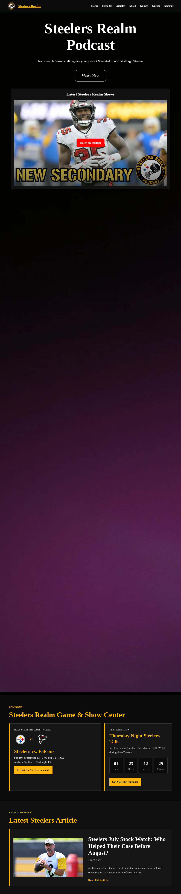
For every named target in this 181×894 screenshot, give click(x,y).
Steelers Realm (29, 6)
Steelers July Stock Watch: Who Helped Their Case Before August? (127, 846)
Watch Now (90, 75)
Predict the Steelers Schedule (33, 770)
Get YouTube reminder (125, 781)
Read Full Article (98, 881)
